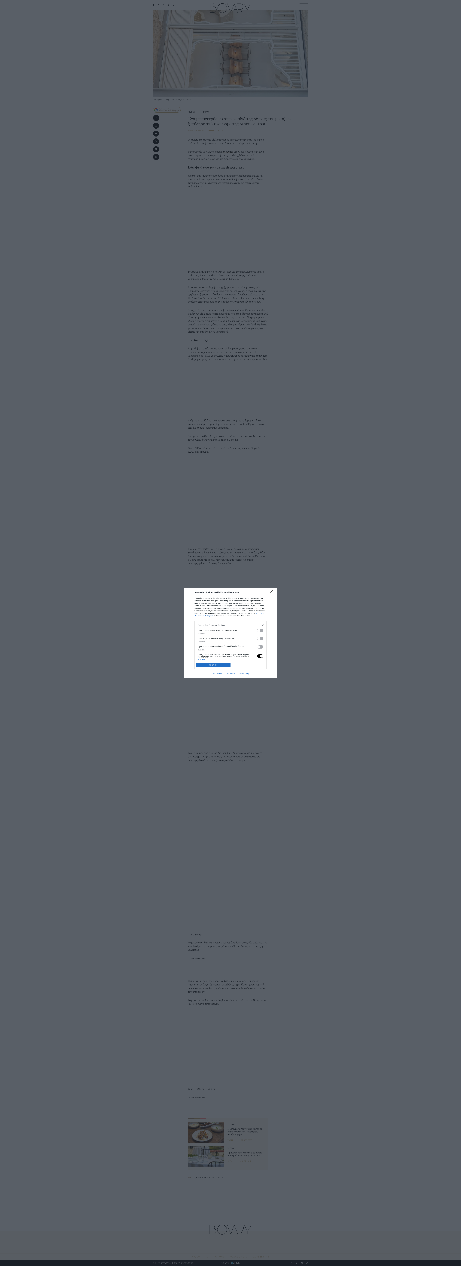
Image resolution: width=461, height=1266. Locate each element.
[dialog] (230, 633)
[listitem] (230, 625)
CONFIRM (213, 665)
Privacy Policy (244, 674)
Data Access (230, 674)
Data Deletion (217, 674)
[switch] (260, 630)
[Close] (272, 592)
